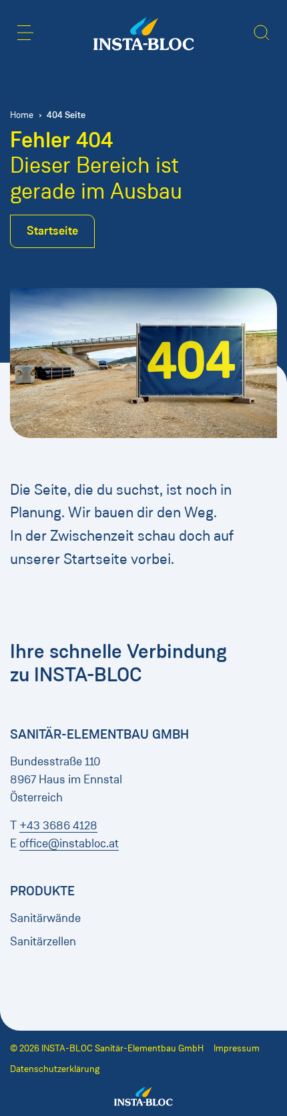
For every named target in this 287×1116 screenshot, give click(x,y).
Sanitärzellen (43, 941)
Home (21, 115)
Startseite (52, 230)
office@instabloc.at (69, 843)
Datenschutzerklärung (54, 1069)
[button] (25, 32)
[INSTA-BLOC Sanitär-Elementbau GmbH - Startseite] (144, 34)
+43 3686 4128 (58, 825)
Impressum (237, 1048)
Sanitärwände (45, 918)
